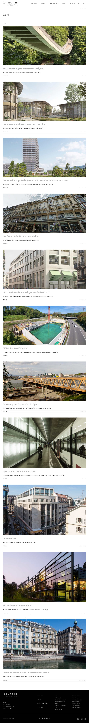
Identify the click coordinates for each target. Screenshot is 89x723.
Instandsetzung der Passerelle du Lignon (23, 68)
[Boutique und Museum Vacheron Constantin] (44, 644)
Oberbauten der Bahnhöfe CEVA (19, 471)
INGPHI (57, 695)
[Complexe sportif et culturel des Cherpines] (44, 101)
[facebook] (78, 719)
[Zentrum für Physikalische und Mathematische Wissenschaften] (44, 157)
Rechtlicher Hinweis (44, 718)
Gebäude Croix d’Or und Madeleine (20, 236)
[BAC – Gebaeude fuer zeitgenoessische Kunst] (44, 269)
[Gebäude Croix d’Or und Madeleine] (44, 213)
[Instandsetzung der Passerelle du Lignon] (44, 45)
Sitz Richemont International (17, 605)
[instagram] (82, 719)
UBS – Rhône (9, 538)
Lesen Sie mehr (82, 76)
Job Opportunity (42, 703)
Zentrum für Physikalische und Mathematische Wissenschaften (35, 180)
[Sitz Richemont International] (44, 577)
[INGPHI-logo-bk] (10, 693)
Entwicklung (76, 695)
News (39, 699)
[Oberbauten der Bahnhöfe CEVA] (44, 443)
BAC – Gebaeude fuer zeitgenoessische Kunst (26, 292)
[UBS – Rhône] (44, 510)
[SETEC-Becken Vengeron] (44, 325)
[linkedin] (85, 719)
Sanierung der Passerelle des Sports (21, 404)
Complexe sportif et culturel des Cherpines (24, 124)
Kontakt (40, 707)
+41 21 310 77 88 (7, 708)
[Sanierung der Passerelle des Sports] (44, 381)
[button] (79, 4)
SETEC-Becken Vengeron (15, 348)
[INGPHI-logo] (10, 2)
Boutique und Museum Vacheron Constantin (26, 672)
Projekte (40, 695)
